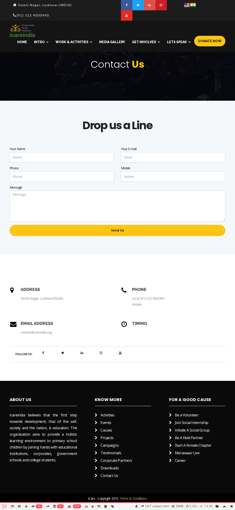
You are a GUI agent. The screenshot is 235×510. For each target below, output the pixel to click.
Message (16, 187)
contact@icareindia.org (36, 332)
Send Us (117, 230)
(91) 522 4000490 (152, 298)
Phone (14, 168)
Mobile (125, 168)
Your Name (17, 149)
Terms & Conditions (133, 498)
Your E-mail (128, 149)
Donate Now (209, 41)
